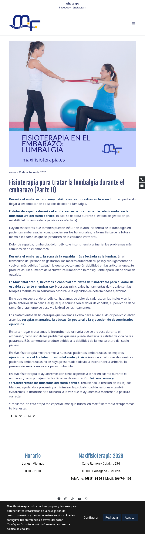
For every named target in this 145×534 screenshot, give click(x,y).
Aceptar (130, 517)
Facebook (65, 7)
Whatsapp (72, 3)
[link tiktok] (72, 498)
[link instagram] (66, 498)
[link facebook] (59, 498)
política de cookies (18, 529)
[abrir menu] (133, 23)
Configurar (91, 517)
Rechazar (111, 517)
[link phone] (142, 179)
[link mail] (142, 186)
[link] (25, 23)
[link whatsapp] (86, 498)
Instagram (79, 7)
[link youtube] (79, 498)
